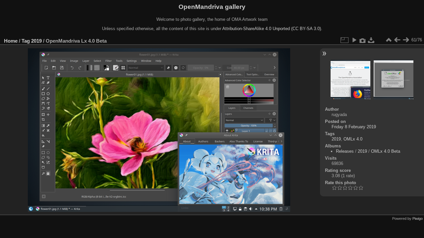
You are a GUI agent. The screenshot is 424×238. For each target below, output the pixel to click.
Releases (345, 151)
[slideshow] (354, 40)
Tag (26, 41)
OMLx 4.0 (353, 139)
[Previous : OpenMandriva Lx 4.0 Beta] (397, 40)
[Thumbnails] (388, 40)
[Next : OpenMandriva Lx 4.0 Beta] (405, 40)
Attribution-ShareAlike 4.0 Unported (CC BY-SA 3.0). (272, 28)
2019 (36, 41)
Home (11, 41)
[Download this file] (371, 40)
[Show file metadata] (362, 40)
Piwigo (417, 218)
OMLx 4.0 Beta (385, 151)
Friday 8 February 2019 (354, 126)
